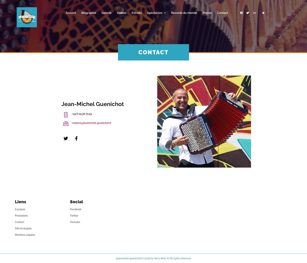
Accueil (71, 13)
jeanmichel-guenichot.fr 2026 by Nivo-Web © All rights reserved (153, 258)
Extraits (137, 13)
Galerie (107, 13)
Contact (222, 13)
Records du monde (184, 13)
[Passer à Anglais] (254, 13)
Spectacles (154, 13)
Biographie (88, 13)
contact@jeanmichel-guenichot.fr (91, 122)
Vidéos (121, 13)
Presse (207, 13)
